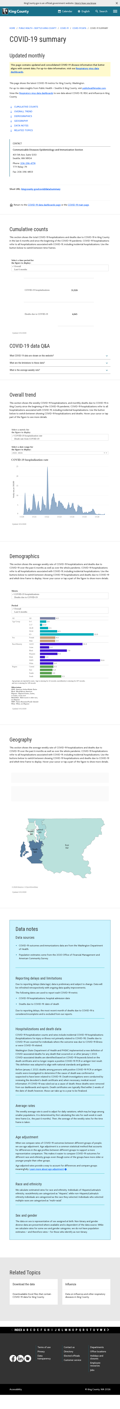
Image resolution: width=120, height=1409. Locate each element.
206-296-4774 (27, 163)
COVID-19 (64, 28)
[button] (117, 3)
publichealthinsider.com (94, 88)
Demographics (23, 116)
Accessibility (16, 1389)
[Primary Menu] (115, 11)
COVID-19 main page (78, 204)
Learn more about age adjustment (47, 1169)
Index (18, 1330)
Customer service (72, 1360)
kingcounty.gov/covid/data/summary (40, 189)
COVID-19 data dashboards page (44, 204)
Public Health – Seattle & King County (37, 28)
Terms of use (44, 1347)
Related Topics (23, 130)
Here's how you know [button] (85, 3)
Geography (21, 120)
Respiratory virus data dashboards (36, 93)
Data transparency (44, 1357)
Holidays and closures (96, 1357)
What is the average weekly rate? (59, 370)
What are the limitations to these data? (59, 363)
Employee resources (95, 1364)
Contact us (69, 1347)
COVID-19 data (79, 28)
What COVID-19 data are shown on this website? (59, 356)
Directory (68, 1351)
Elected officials (72, 1355)
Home (12, 28)
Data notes (21, 125)
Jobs (92, 1370)
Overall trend (23, 111)
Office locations (98, 1351)
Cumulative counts (26, 106)
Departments (97, 1347)
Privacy (41, 1351)
